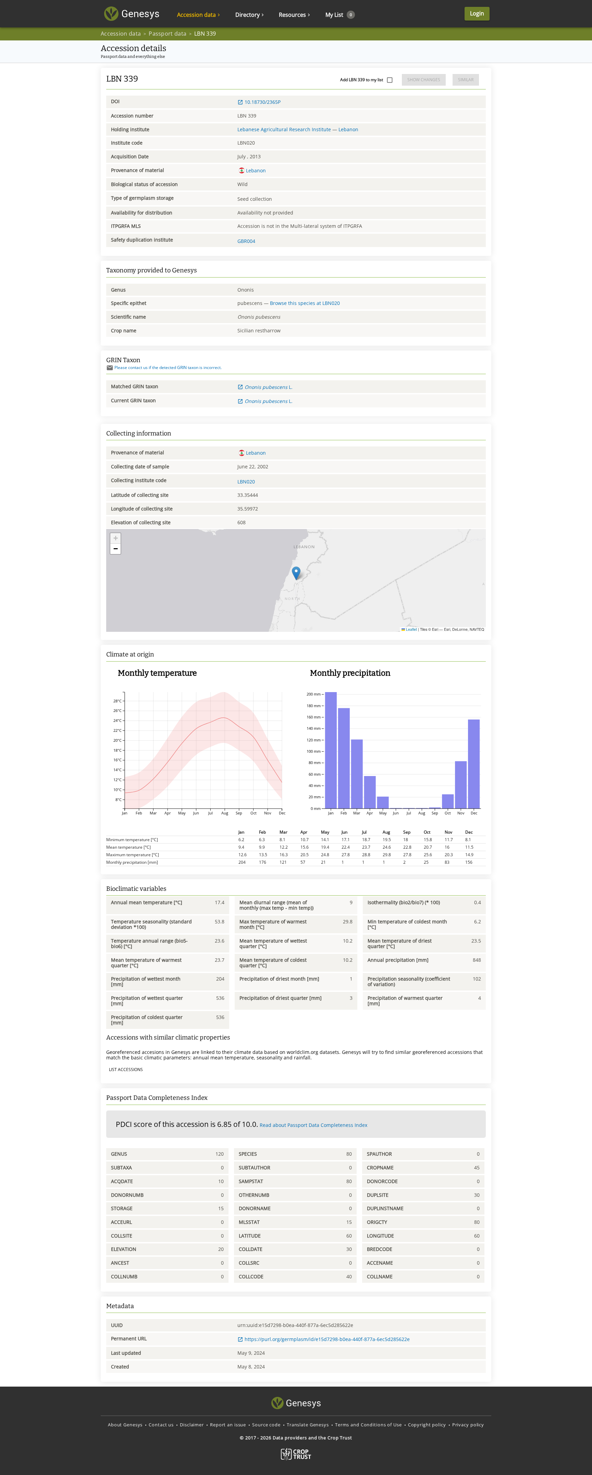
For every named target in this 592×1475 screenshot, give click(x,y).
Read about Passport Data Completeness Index (313, 1125)
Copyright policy (427, 1425)
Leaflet (411, 629)
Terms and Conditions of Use (368, 1425)
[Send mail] (109, 367)
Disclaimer (192, 1425)
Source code (266, 1425)
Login (477, 13)
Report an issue (228, 1425)
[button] (296, 573)
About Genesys (125, 1425)
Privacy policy (468, 1425)
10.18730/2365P (263, 102)
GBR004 (246, 241)
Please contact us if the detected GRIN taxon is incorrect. (168, 367)
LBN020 (246, 481)
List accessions (126, 1069)
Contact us (161, 1425)
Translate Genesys (308, 1425)
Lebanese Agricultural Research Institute (284, 129)
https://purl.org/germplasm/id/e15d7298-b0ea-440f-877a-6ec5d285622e (327, 1339)
